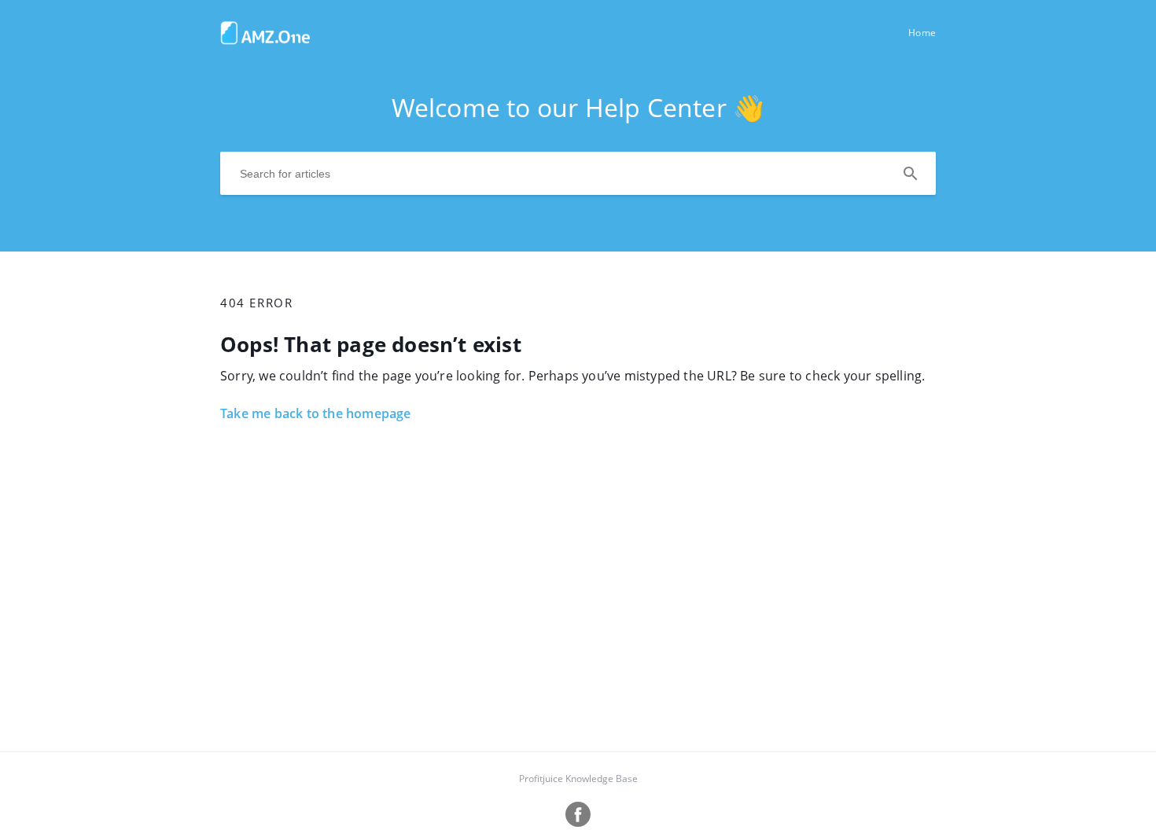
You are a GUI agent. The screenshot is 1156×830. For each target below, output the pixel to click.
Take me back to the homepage (315, 413)
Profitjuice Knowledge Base (578, 778)
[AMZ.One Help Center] (265, 40)
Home (922, 32)
